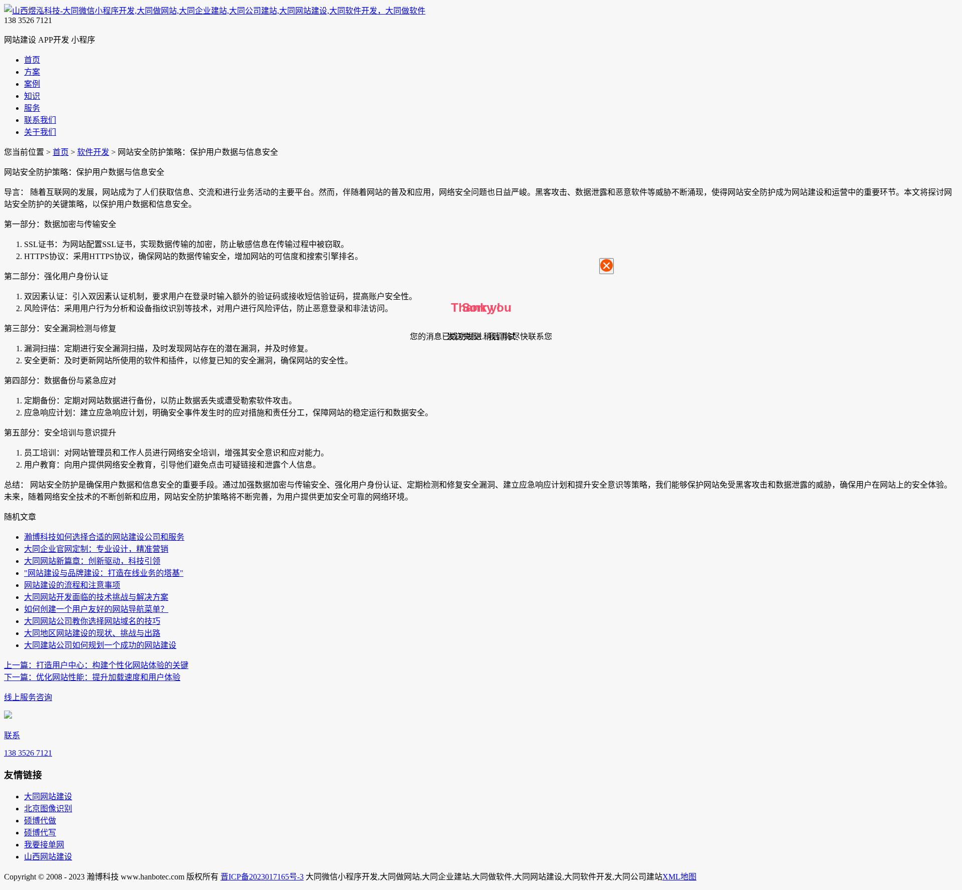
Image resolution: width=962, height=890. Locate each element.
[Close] (606, 266)
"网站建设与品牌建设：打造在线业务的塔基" (103, 573)
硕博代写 (40, 832)
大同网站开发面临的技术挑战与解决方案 (96, 597)
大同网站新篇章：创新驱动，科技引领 (92, 561)
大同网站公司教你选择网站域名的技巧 (92, 621)
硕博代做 (40, 820)
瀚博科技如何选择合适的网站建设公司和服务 (104, 537)
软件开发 (93, 152)
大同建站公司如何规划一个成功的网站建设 (100, 645)
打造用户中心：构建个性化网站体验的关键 (96, 665)
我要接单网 (44, 844)
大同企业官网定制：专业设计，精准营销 (96, 549)
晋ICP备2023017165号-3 (262, 876)
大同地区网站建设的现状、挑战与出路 (92, 633)
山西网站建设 (48, 856)
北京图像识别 (48, 808)
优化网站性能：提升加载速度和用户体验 (92, 677)
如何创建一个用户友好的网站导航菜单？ (96, 609)
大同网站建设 (48, 796)
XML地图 (679, 876)
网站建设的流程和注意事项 (72, 585)
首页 (61, 152)
